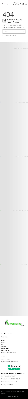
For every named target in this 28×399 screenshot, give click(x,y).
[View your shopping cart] (23, 4)
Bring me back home (10, 35)
